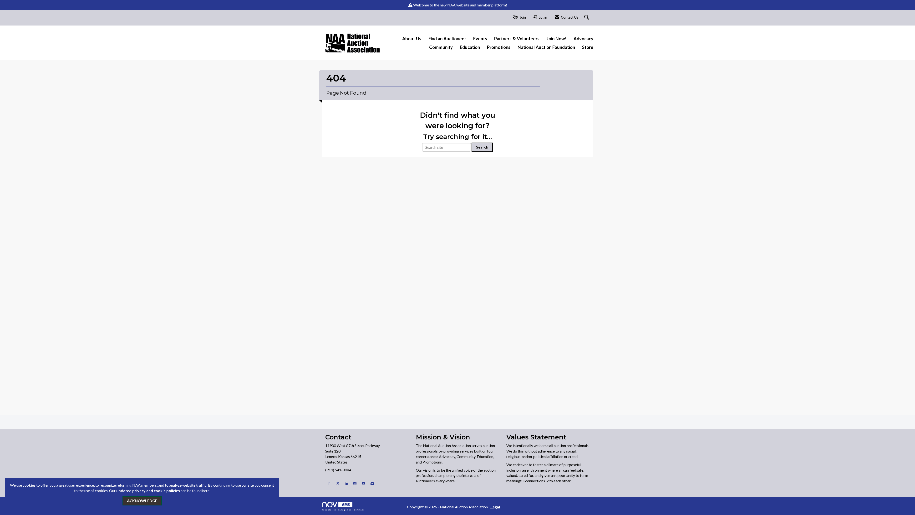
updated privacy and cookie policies (148, 490)
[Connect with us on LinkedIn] (346, 483)
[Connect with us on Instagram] (355, 483)
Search (482, 147)
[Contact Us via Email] (372, 483)
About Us (411, 38)
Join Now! (556, 38)
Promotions (498, 47)
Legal (495, 507)
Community (441, 47)
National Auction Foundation (546, 47)
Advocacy (583, 38)
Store (587, 47)
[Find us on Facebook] (329, 483)
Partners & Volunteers (516, 38)
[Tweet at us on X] (338, 483)
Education (470, 47)
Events (480, 38)
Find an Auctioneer (447, 38)
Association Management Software (343, 510)
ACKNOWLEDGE (142, 500)
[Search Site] (587, 18)
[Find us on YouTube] (363, 483)
